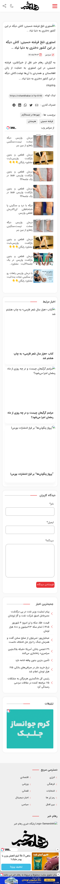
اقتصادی (24, 777)
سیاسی (25, 804)
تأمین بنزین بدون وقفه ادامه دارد (32, 660)
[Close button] (57, 849)
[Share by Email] (36, 105)
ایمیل (50, 522)
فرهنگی (51, 784)
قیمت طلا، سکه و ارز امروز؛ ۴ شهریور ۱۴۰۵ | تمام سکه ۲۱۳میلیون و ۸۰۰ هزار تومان (29, 627)
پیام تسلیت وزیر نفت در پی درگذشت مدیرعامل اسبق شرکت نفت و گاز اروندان (28, 614)
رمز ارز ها (50, 798)
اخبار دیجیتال (21, 798)
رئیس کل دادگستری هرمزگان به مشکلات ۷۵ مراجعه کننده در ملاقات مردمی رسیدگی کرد (28, 683)
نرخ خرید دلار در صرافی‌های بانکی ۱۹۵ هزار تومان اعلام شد (29, 670)
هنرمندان (32, 121)
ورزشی (25, 784)
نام (52, 504)
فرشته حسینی (47, 121)
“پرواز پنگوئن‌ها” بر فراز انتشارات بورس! (31, 474)
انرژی (52, 777)
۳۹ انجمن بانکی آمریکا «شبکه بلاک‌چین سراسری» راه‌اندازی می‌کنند (28, 651)
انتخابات (50, 791)
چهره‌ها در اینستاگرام (31, 115)
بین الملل (50, 804)
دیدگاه (50, 541)
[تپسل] (8, 711)
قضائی (25, 791)
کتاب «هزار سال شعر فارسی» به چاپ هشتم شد (33, 356)
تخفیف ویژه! (16, 867)
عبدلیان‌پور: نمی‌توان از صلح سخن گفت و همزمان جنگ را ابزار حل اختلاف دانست (28, 640)
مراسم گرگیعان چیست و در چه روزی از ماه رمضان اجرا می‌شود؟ (30, 415)
